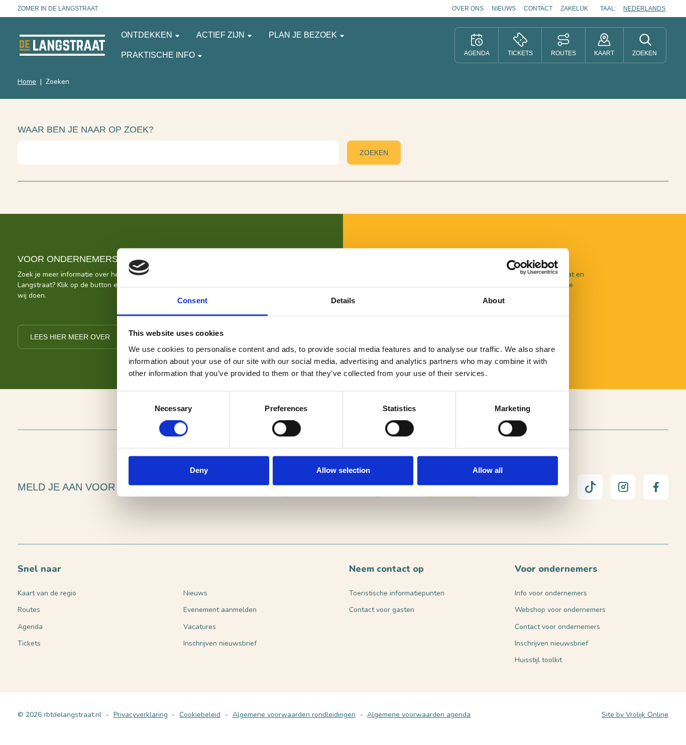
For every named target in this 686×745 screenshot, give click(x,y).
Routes (29, 609)
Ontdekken (147, 35)
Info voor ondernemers (551, 593)
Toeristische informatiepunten (396, 593)
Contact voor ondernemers (557, 627)
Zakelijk (574, 8)
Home (27, 81)
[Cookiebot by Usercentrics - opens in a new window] (514, 267)
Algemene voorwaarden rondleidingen (294, 714)
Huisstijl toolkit (538, 660)
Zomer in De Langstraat (58, 8)
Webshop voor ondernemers (560, 609)
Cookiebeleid (199, 714)
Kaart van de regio (47, 593)
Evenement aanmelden (220, 609)
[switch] (286, 429)
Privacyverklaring (140, 714)
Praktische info (159, 55)
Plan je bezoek (304, 35)
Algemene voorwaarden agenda (419, 714)
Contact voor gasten (381, 609)
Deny (199, 470)
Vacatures (199, 627)
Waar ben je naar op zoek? (86, 130)
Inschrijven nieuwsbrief (220, 643)
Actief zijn (221, 35)
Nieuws (504, 8)
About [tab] (494, 300)
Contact (538, 8)
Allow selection (343, 470)
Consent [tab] (192, 300)
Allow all (488, 470)
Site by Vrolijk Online (635, 714)
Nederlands (644, 8)
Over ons (468, 8)
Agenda (30, 627)
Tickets (29, 643)
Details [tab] (343, 300)
